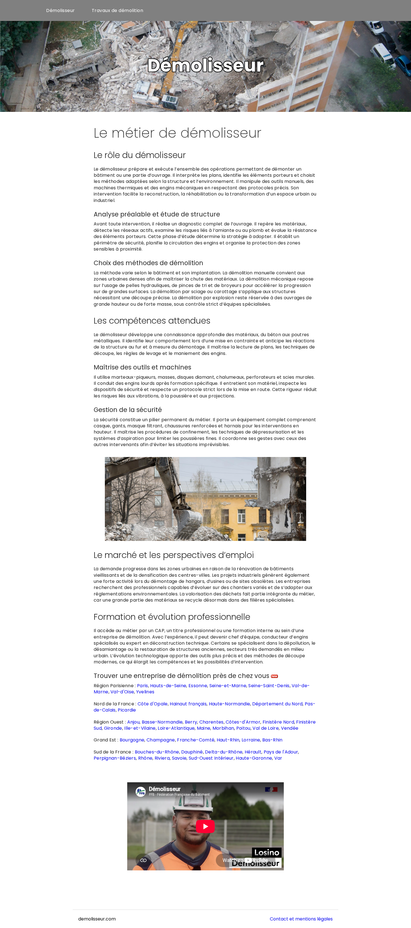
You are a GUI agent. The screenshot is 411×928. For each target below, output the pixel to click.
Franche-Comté (195, 740)
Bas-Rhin (272, 740)
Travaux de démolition (117, 10)
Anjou (133, 722)
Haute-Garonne (254, 758)
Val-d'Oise (122, 692)
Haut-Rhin (228, 740)
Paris (142, 685)
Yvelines (145, 692)
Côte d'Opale (153, 704)
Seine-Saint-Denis (268, 685)
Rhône (145, 758)
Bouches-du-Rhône (157, 752)
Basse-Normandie (162, 722)
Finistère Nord (278, 722)
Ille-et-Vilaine (140, 728)
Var (278, 758)
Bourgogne (132, 740)
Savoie (179, 758)
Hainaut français (188, 704)
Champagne (161, 740)
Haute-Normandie (229, 704)
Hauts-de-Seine (168, 685)
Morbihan (223, 728)
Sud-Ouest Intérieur (211, 758)
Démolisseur (60, 10)
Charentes (211, 722)
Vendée (290, 728)
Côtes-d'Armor (243, 722)
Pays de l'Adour (281, 752)
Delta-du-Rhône (223, 752)
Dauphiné (192, 752)
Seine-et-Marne (227, 685)
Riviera (162, 758)
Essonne (197, 685)
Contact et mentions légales (301, 919)
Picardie (127, 710)
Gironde (113, 728)
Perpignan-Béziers (115, 758)
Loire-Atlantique (176, 728)
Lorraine (251, 740)
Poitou (243, 728)
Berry (191, 722)
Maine (204, 728)
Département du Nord (277, 704)
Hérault (253, 752)
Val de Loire (265, 728)
